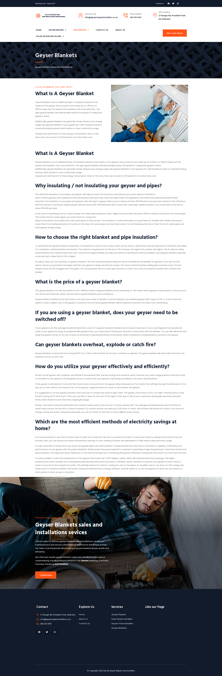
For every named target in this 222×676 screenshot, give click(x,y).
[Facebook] (168, 3)
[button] (175, 33)
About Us (120, 29)
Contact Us (102, 29)
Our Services (79, 29)
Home (38, 29)
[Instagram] (178, 3)
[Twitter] (173, 3)
